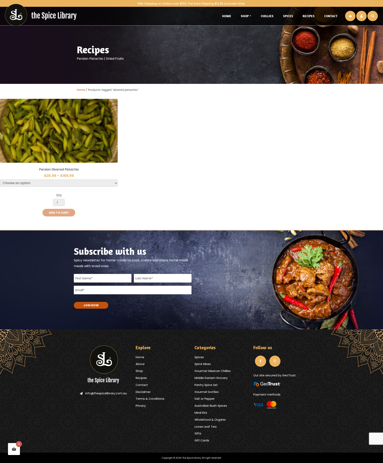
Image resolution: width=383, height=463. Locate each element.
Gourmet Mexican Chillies (212, 371)
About (140, 364)
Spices (288, 16)
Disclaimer (143, 392)
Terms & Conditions (150, 399)
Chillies (267, 16)
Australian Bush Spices (210, 406)
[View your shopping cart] (350, 16)
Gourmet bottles (206, 392)
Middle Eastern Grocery (211, 378)
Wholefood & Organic (210, 420)
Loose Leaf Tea (205, 427)
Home (226, 16)
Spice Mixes (202, 364)
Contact (331, 16)
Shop (245, 16)
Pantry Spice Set (206, 385)
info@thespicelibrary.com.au (106, 393)
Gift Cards (201, 440)
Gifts (197, 433)
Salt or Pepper (204, 399)
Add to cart (59, 213)
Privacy (141, 406)
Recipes (309, 16)
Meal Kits (200, 413)
